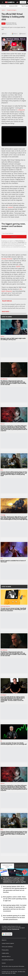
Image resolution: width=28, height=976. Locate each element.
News (3, 23)
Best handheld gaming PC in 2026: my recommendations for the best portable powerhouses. (14, 917)
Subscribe (23, 2)
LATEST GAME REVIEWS (20, 866)
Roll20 (18, 266)
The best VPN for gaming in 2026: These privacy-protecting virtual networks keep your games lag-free (14, 880)
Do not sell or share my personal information (13, 966)
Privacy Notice (21, 242)
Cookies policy (5, 953)
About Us (4, 940)
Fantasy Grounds (6, 259)
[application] (14, 135)
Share (5, 33)
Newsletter (23, 33)
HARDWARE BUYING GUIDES (7, 866)
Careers (4, 963)
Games (3, 10)
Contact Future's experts (8, 943)
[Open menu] (2, 2)
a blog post (21, 110)
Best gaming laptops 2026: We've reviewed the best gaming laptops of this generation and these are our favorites (14, 889)
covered (10, 207)
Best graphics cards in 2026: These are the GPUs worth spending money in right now (15, 898)
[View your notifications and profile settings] (13, 2)
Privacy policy (5, 950)
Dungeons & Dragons (11, 10)
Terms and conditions (7, 946)
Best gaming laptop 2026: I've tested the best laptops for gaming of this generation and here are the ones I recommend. (14, 908)
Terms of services (19, 241)
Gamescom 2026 (13, 6)
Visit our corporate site (13, 929)
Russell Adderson (12, 23)
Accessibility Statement (7, 959)
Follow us (16, 33)
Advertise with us (6, 956)
